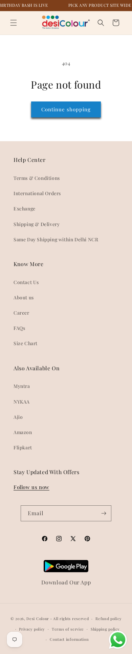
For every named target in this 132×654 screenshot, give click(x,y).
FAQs (19, 328)
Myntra (22, 386)
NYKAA (22, 401)
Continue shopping (66, 109)
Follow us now (31, 487)
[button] (13, 22)
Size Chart (26, 343)
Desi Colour (37, 618)
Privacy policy (32, 629)
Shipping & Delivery (37, 224)
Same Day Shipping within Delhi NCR (56, 239)
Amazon (23, 432)
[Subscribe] (103, 513)
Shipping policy (105, 629)
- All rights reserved (69, 618)
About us (24, 297)
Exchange (25, 208)
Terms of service (68, 629)
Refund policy (108, 618)
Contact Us (26, 282)
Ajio (18, 417)
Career (21, 313)
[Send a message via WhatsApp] (118, 640)
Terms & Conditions (37, 178)
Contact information (69, 639)
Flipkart (23, 447)
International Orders (37, 193)
